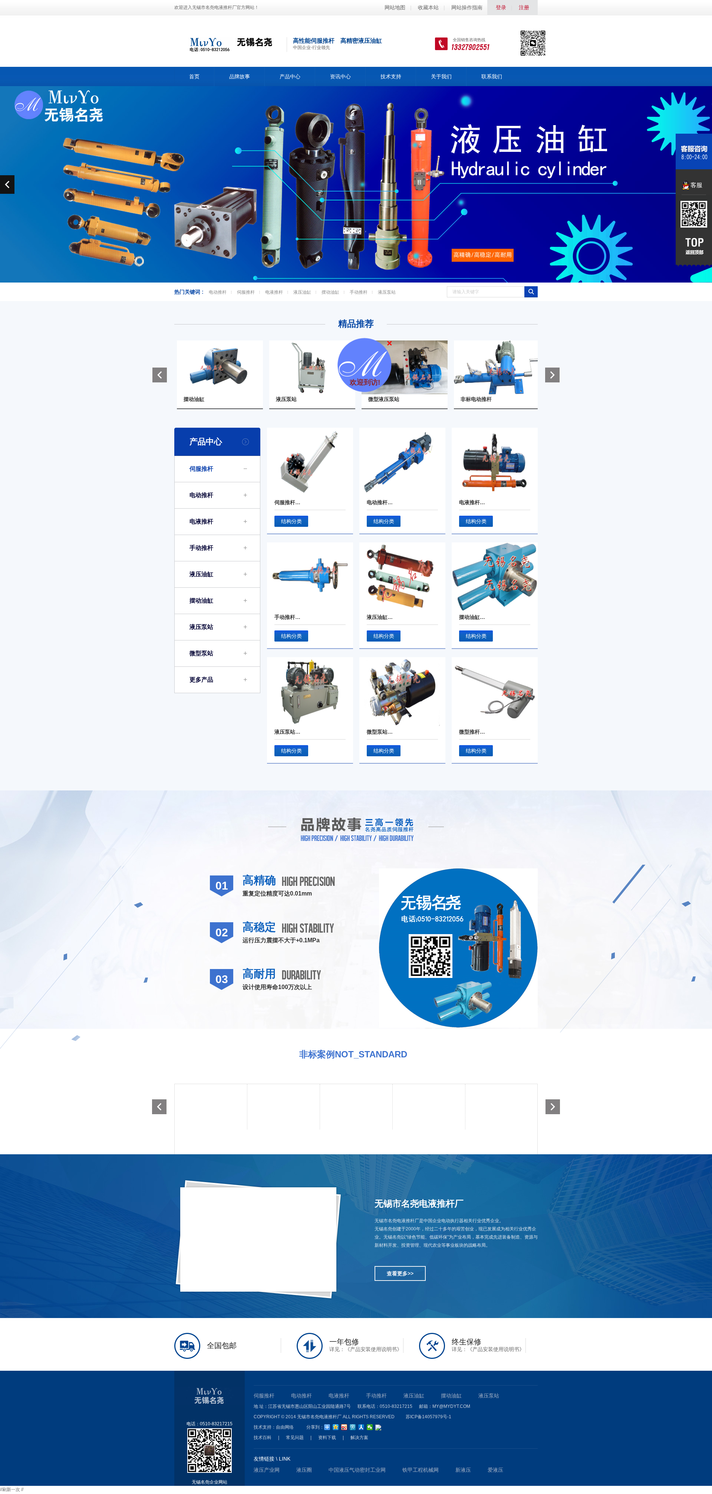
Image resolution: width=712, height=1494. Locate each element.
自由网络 (285, 1427)
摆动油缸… (472, 617)
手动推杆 (358, 292)
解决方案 (359, 1437)
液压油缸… (380, 617)
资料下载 (327, 1437)
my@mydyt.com (451, 1406)
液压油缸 (302, 292)
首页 (194, 76)
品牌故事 (239, 76)
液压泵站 (387, 292)
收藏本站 (428, 7)
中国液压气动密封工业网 (357, 1470)
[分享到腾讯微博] (353, 1427)
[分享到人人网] (361, 1427)
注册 (524, 7)
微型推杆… (472, 732)
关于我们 (441, 76)
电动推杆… (380, 502)
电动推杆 (218, 292)
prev (7, 184)
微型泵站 (201, 653)
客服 (696, 185)
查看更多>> (400, 1273)
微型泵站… (380, 732)
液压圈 (304, 1470)
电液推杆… (472, 502)
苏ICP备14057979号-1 (428, 1416)
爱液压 (495, 1470)
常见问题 (295, 1437)
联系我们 (491, 76)
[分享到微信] (370, 1427)
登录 (501, 7)
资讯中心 (340, 76)
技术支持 (390, 76)
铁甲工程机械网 (420, 1470)
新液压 (463, 1470)
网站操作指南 (466, 7)
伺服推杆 (246, 292)
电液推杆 (274, 292)
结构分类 (291, 521)
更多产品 (201, 679)
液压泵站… (287, 732)
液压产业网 (267, 1470)
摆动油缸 (330, 292)
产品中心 (290, 76)
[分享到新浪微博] (344, 1427)
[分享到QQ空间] (336, 1427)
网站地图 (395, 7)
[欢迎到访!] (400, 345)
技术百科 (262, 1437)
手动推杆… (287, 617)
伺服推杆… (287, 502)
